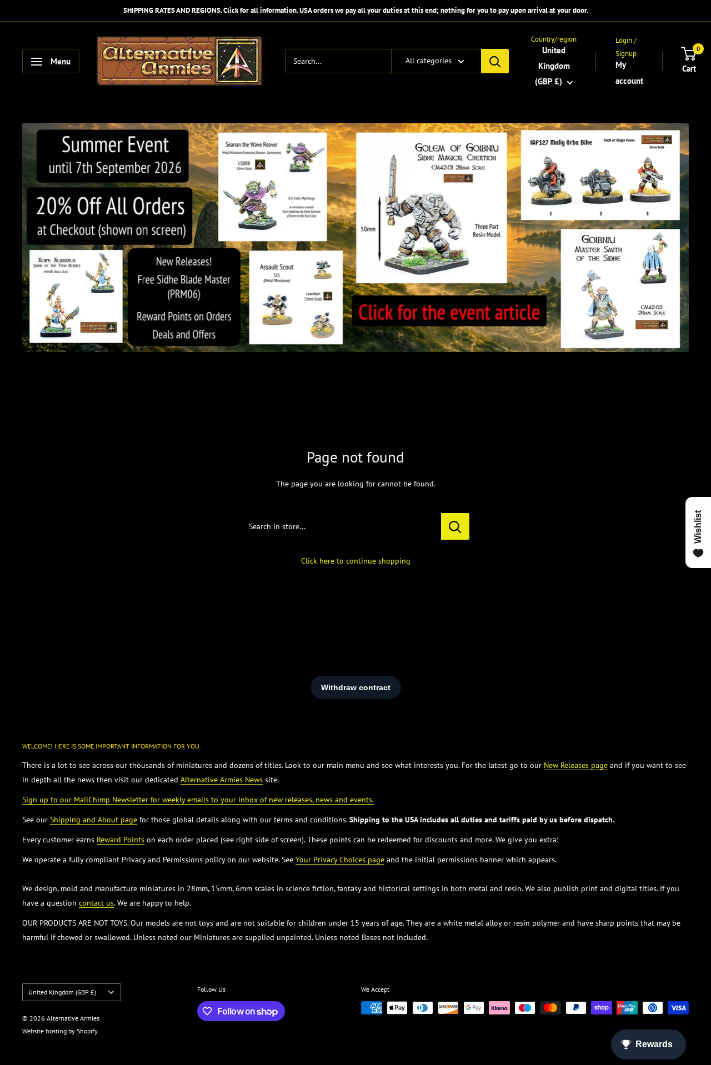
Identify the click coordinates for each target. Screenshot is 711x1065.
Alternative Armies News (222, 780)
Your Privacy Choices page (340, 860)
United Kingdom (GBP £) (62, 992)
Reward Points (120, 840)
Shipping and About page (93, 820)
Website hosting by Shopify (60, 1031)
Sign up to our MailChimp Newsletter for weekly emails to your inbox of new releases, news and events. (198, 800)
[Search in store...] (455, 526)
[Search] (495, 61)
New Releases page (576, 765)
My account (629, 73)
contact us (96, 903)
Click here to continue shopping (355, 561)
